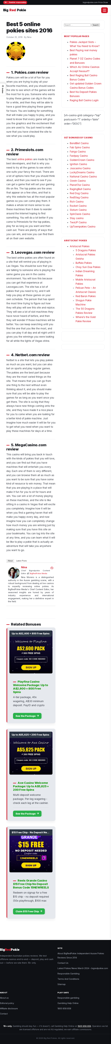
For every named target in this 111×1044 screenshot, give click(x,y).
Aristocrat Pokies (79, 246)
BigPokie (14, 10)
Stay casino (77, 218)
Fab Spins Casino (80, 147)
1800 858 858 (64, 1008)
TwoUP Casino (78, 222)
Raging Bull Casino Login (84, 100)
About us (4, 998)
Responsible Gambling (68, 973)
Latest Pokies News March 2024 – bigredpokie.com (83, 968)
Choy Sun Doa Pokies (88, 267)
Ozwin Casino (78, 180)
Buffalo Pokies (84, 262)
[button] (2, 89)
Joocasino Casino (80, 168)
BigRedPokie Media (38, 573)
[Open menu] (104, 10)
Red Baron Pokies (86, 296)
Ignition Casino (78, 164)
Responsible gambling (68, 998)
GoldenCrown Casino (82, 160)
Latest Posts (21, 561)
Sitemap (62, 984)
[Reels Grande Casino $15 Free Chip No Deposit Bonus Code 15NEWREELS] (30, 850)
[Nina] (14, 573)
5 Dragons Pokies (86, 250)
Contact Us (63, 963)
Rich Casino (77, 201)
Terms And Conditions (68, 979)
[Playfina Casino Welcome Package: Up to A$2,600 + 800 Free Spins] (30, 651)
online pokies (25, 159)
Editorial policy (7, 1003)
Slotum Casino (78, 209)
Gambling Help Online (68, 1003)
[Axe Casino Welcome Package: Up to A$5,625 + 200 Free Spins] (30, 753)
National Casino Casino (83, 176)
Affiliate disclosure (9, 1008)
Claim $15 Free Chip (27, 911)
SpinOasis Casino (80, 214)
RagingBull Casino (80, 189)
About (10, 561)
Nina (24, 567)
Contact (4, 1013)
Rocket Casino (78, 205)
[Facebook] (52, 568)
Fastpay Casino (79, 155)
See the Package (26, 715)
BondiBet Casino (79, 143)
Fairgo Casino (78, 151)
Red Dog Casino (79, 193)
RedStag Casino (79, 197)
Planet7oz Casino (80, 184)
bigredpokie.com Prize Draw (95, 2)
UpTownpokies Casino (82, 226)
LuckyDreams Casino (82, 172)
